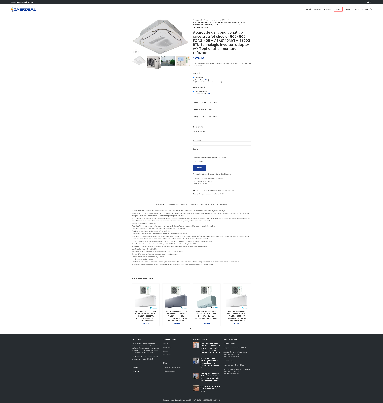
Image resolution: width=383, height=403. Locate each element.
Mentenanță (167, 347)
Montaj (165, 343)
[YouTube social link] (368, 2)
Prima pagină (197, 20)
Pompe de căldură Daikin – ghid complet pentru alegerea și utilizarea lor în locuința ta (209, 363)
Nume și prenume (199, 131)
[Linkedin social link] (371, 2)
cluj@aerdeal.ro (233, 374)
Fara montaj (199, 78)
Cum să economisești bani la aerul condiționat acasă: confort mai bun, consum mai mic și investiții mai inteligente (210, 348)
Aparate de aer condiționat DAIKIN (215, 20)
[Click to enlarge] (136, 52)
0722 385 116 (234, 371)
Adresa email (197, 140)
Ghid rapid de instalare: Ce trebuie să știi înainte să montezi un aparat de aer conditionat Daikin (210, 377)
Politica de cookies (169, 371)
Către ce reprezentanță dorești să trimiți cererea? (210, 158)
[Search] (371, 9)
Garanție (165, 351)
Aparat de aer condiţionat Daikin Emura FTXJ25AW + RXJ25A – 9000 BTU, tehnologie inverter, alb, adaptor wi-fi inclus (145, 316)
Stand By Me (167, 355)
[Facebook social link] (366, 2)
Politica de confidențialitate (172, 367)
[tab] (160, 203)
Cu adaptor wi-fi (203, 94)
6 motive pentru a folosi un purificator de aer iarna (210, 388)
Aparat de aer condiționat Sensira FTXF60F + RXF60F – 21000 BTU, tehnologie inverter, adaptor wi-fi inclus (206, 314)
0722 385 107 (234, 354)
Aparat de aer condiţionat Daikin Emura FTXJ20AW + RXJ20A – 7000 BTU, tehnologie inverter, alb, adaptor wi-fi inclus (237, 316)
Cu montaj (202, 80)
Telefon (195, 149)
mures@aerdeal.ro (234, 356)
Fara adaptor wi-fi (201, 92)
